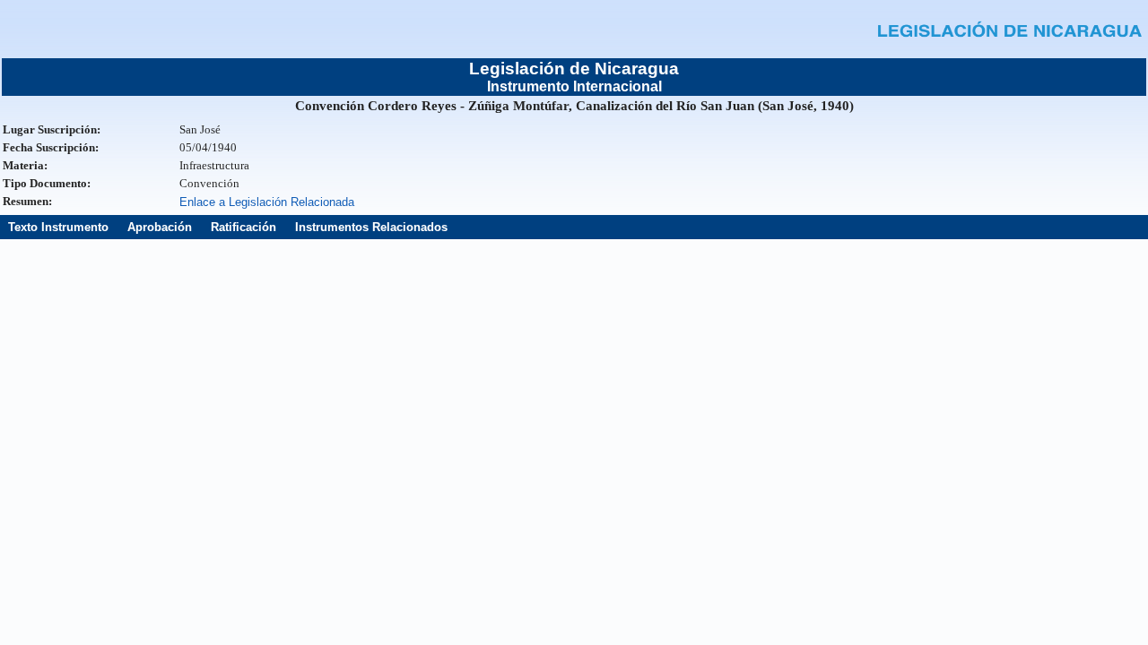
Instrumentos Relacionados (371, 227)
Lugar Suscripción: (51, 129)
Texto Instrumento (58, 227)
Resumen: (27, 201)
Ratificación (243, 227)
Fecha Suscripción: (51, 147)
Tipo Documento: (47, 183)
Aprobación (159, 227)
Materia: (25, 165)
